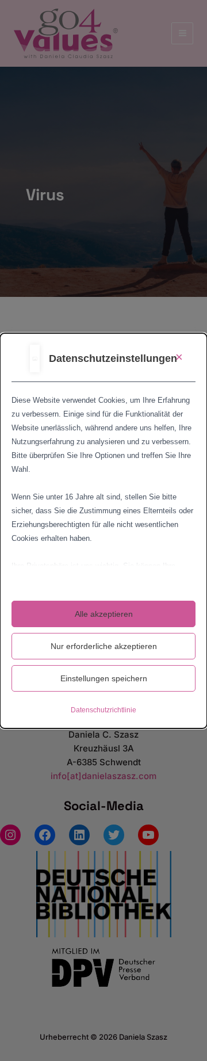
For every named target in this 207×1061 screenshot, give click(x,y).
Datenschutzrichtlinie (103, 710)
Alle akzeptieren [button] (104, 614)
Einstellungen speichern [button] (103, 678)
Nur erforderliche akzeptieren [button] (104, 646)
